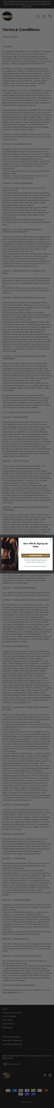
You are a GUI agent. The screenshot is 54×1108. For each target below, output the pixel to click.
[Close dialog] (51, 539)
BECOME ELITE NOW (35, 556)
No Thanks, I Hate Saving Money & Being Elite (35, 566)
